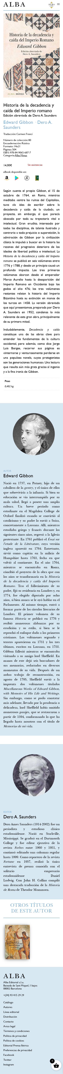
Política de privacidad (15, 1036)
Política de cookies (13, 1041)
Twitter (7, 1060)
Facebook (8, 1055)
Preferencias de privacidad (17, 1050)
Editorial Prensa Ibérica (16, 1046)
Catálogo (8, 1002)
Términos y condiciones (16, 1031)
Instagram (8, 1065)
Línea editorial (11, 1012)
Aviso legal (9, 1026)
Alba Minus (21, 155)
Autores (7, 1007)
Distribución (10, 1017)
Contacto (8, 1022)
